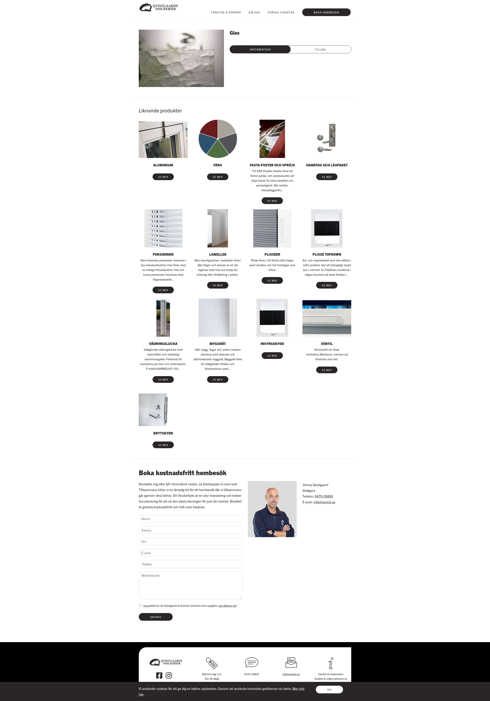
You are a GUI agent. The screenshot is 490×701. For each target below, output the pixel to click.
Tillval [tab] (321, 49)
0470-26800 (324, 496)
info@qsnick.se (324, 502)
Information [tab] (260, 49)
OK (329, 689)
